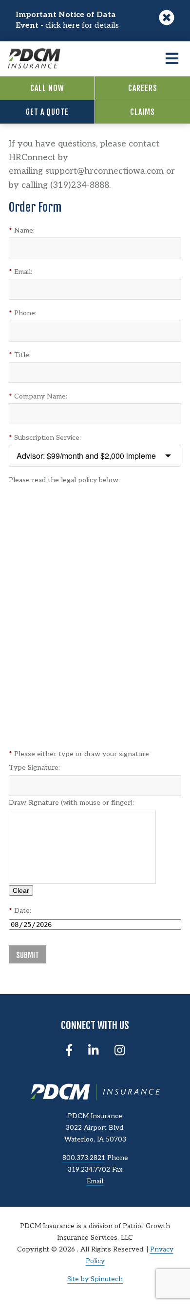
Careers (142, 88)
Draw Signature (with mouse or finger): (71, 802)
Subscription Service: (45, 438)
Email (95, 1181)
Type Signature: (34, 767)
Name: (22, 230)
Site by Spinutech (95, 1279)
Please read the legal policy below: (64, 480)
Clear (21, 890)
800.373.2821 (83, 1158)
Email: (20, 272)
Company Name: (38, 396)
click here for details (82, 25)
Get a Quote (47, 112)
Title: (20, 355)
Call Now (47, 88)
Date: (20, 910)
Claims (142, 112)
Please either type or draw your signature (79, 754)
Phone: (23, 313)
